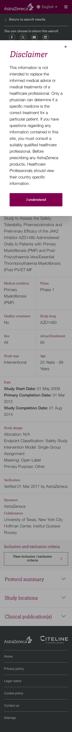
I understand (36, 199)
